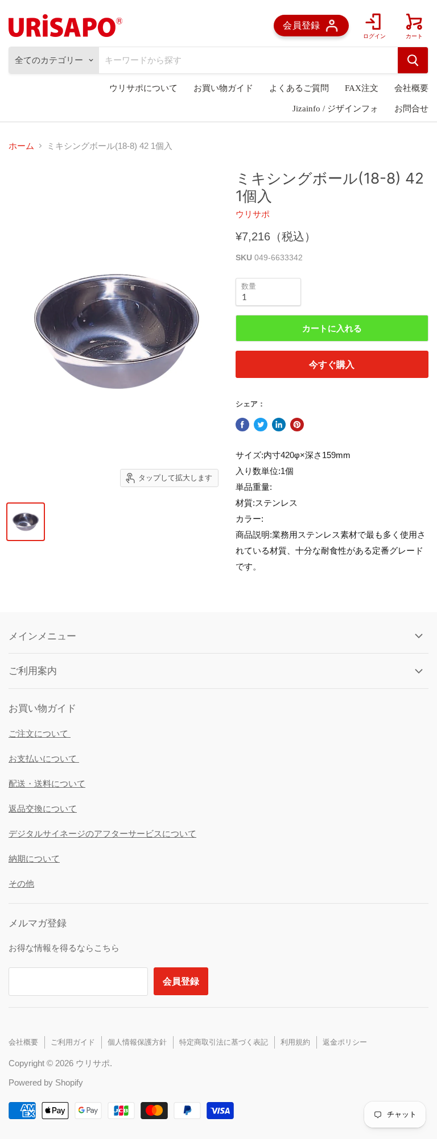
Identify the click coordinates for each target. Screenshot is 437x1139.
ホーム (21, 146)
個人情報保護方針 (137, 1042)
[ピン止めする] (297, 424)
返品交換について (43, 808)
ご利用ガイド (73, 1042)
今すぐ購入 (331, 364)
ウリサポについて (143, 88)
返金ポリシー (345, 1042)
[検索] (413, 60)
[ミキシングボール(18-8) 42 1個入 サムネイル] (25, 522)
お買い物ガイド (223, 88)
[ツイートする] (260, 424)
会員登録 (181, 980)
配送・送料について (47, 783)
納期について (34, 858)
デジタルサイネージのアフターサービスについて (102, 833)
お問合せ (411, 108)
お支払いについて (44, 758)
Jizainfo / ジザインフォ (335, 108)
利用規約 (295, 1042)
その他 (21, 883)
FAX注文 (361, 88)
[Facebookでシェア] (242, 424)
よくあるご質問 (299, 88)
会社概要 (411, 88)
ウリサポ (253, 214)
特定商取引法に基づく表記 (223, 1042)
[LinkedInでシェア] (279, 424)
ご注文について (40, 733)
